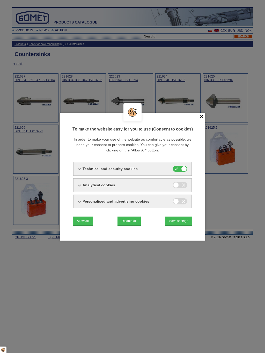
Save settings (178, 221)
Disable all (129, 221)
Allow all (83, 221)
